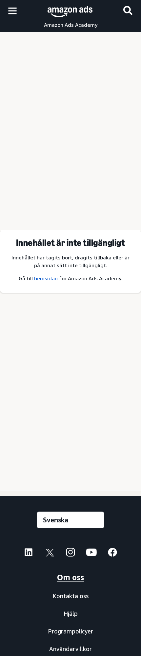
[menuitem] (28, 553)
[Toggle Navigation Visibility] (12, 11)
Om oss (70, 577)
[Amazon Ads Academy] (70, 10)
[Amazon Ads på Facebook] (112, 553)
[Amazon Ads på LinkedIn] (28, 553)
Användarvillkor (70, 648)
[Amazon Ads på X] (49, 553)
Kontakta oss (70, 595)
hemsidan (46, 278)
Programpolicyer (70, 631)
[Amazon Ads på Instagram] (70, 553)
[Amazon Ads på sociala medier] (91, 553)
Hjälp (71, 613)
